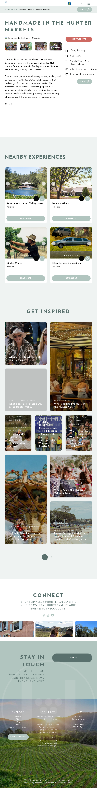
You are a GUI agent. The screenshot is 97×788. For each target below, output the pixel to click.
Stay (18, 722)
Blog (18, 730)
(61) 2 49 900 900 (48, 730)
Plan (18, 719)
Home (7, 10)
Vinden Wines (14, 263)
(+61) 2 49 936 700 (48, 743)
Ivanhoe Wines (60, 203)
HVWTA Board (79, 727)
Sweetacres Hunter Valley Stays (24, 203)
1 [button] (44, 557)
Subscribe (72, 658)
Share (83, 9)
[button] (11, 46)
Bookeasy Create (65, 783)
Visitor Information (18, 727)
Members (79, 730)
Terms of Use (78, 722)
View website (79, 39)
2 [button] (51, 557)
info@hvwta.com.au (48, 732)
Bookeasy (39, 783)
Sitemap (79, 716)
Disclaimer (79, 724)
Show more (10, 104)
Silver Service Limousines (66, 263)
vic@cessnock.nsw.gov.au (48, 746)
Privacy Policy (78, 719)
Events (15, 10)
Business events (18, 737)
